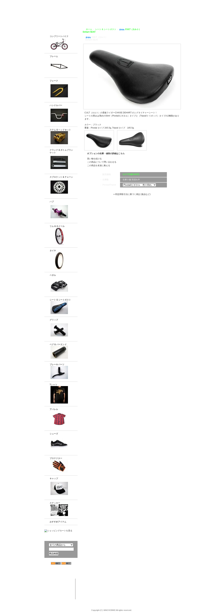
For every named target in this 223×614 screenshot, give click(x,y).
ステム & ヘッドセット (60, 130)
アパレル (54, 409)
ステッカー (55, 503)
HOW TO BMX (137, 16)
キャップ (54, 478)
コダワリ (119, 580)
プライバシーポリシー (170, 2)
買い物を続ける (94, 158)
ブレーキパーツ (57, 364)
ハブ (52, 201)
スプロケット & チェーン (61, 177)
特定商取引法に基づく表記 (154, 594)
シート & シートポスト (60, 300)
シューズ (54, 433)
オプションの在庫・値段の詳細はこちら (106, 153)
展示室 (106, 16)
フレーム (54, 56)
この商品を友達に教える (98, 165)
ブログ (153, 16)
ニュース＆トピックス (180, 587)
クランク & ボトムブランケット (61, 151)
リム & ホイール (57, 226)
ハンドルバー (56, 105)
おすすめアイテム (58, 522)
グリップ (54, 320)
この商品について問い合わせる (101, 162)
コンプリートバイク (59, 36)
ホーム (89, 29)
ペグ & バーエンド (58, 344)
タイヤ (53, 250)
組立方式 (93, 16)
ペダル (53, 275)
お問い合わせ (189, 16)
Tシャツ (53, 384)
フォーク (54, 81)
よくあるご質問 (169, 16)
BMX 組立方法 (94, 594)
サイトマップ (191, 2)
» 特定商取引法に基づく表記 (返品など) (132, 194)
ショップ (119, 16)
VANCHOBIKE (50, 12)
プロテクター (56, 458)
